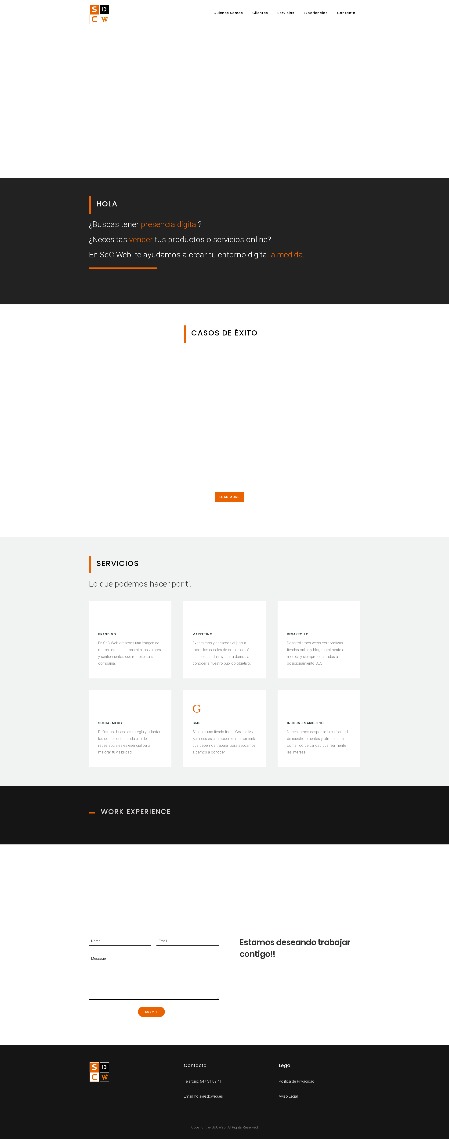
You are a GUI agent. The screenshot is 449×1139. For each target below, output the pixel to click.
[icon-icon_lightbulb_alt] (198, 620)
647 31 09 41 (211, 1081)
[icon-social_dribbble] (104, 708)
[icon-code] (292, 620)
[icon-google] (197, 708)
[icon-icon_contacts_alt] (292, 708)
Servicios (285, 13)
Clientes (260, 13)
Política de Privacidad (296, 1081)
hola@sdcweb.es (208, 1096)
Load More (229, 497)
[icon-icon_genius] (104, 620)
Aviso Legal (288, 1096)
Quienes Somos (228, 13)
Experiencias (316, 13)
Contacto (346, 13)
